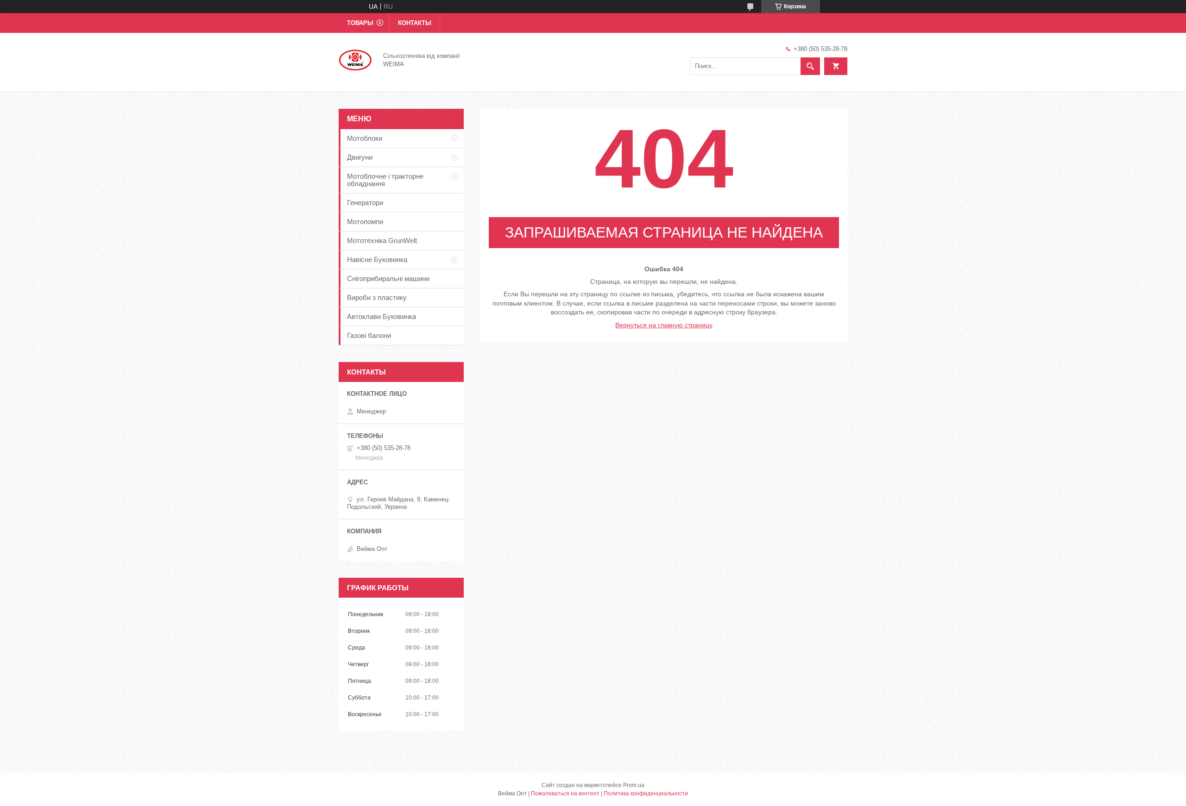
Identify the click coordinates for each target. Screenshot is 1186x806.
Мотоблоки (364, 138)
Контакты (414, 22)
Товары (360, 22)
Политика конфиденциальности (646, 793)
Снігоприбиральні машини (388, 278)
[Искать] (810, 66)
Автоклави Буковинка (381, 316)
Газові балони (369, 335)
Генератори (365, 202)
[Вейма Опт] (355, 59)
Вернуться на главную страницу (664, 325)
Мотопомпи (365, 221)
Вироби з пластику (377, 297)
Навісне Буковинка (377, 259)
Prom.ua (633, 785)
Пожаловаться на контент (565, 793)
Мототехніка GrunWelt (382, 240)
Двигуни (359, 157)
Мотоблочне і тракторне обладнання (385, 179)
